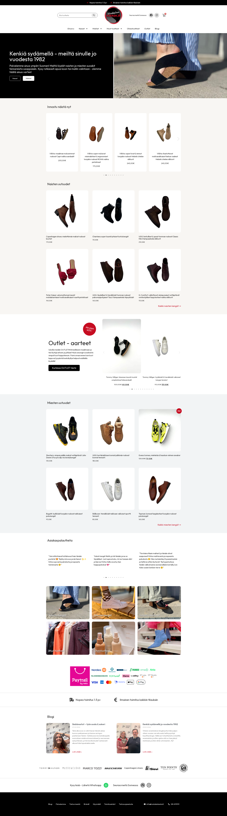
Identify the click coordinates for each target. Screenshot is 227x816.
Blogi (157, 28)
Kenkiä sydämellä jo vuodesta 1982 (160, 724)
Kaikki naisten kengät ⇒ (169, 306)
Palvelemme (61, 804)
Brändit (86, 804)
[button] (48, 138)
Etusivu (71, 28)
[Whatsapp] (106, 785)
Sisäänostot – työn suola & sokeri (88, 724)
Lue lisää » (77, 752)
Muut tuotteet (113, 28)
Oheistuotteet (133, 28)
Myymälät (97, 804)
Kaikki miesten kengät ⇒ (169, 524)
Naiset (82, 28)
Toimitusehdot (109, 804)
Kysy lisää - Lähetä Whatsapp (85, 785)
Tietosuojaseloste (126, 804)
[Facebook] (151, 15)
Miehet (96, 28)
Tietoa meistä (74, 804)
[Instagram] (157, 15)
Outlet (147, 28)
